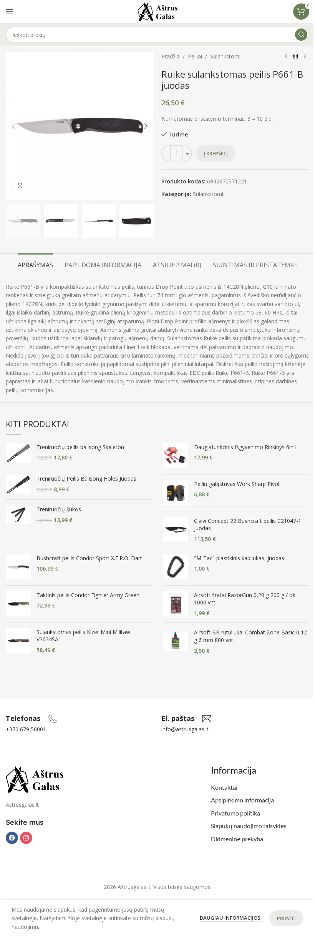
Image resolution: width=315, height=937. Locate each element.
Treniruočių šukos (58, 509)
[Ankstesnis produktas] (286, 56)
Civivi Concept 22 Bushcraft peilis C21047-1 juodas (247, 524)
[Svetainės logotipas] (158, 11)
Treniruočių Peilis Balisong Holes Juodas (86, 478)
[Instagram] (26, 838)
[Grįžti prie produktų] (295, 56)
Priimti (286, 918)
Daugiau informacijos (231, 917)
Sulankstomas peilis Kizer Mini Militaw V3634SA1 (83, 635)
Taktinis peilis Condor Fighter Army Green (87, 595)
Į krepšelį (216, 153)
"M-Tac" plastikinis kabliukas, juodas (239, 558)
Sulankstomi (225, 56)
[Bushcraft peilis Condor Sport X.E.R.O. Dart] (18, 566)
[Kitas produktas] (304, 56)
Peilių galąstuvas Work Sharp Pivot (237, 484)
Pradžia (170, 56)
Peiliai (195, 56)
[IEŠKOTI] (301, 34)
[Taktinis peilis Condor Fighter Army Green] (18, 603)
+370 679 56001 (26, 729)
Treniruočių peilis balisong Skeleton (80, 447)
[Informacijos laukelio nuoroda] (31, 718)
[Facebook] (12, 838)
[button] (13, 126)
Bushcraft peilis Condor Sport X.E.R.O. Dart (89, 558)
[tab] (35, 264)
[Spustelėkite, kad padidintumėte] (20, 185)
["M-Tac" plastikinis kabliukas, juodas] (175, 566)
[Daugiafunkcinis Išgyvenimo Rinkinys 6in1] (175, 455)
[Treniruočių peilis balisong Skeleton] (18, 453)
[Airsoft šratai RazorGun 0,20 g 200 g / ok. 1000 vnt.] (175, 604)
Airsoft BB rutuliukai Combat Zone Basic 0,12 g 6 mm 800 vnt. (250, 636)
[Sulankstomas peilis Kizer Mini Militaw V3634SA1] (18, 641)
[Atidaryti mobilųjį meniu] (9, 11)
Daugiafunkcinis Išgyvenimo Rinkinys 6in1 (245, 447)
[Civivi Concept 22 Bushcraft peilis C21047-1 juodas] (175, 530)
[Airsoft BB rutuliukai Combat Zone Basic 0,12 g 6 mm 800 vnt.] (175, 641)
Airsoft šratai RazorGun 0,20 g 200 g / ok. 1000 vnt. (245, 598)
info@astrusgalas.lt (185, 729)
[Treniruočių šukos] (18, 515)
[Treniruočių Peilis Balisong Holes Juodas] (18, 484)
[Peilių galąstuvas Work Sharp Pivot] (175, 492)
